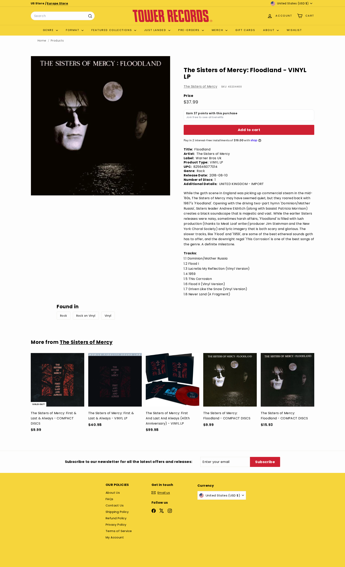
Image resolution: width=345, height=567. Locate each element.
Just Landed (155, 30)
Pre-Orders (189, 30)
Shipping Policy (117, 512)
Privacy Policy (116, 524)
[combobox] (63, 16)
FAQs (109, 499)
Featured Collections (112, 30)
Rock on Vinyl (85, 316)
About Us (113, 492)
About (269, 30)
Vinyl (108, 316)
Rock (63, 316)
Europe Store (57, 3)
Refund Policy (116, 518)
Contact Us (115, 505)
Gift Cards (245, 30)
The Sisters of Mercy (200, 86)
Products (57, 41)
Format (73, 30)
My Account (115, 537)
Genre (49, 30)
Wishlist (294, 30)
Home (42, 41)
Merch (218, 30)
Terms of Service (119, 531)
